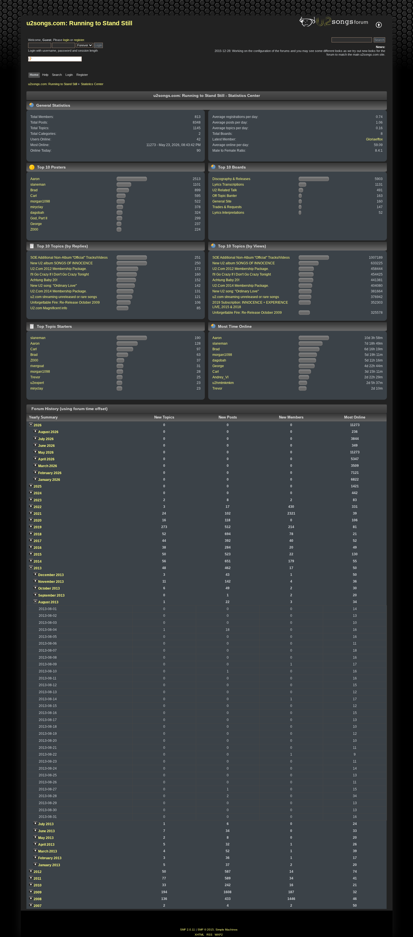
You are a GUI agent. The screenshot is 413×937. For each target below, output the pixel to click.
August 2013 (48, 602)
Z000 (34, 229)
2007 (38, 906)
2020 (38, 520)
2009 (38, 892)
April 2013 (46, 845)
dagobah (37, 213)
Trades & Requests (227, 207)
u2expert (37, 383)
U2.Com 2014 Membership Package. (58, 291)
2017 (38, 541)
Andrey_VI (220, 377)
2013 (38, 568)
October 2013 (49, 588)
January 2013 (49, 865)
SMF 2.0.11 (187, 929)
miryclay (36, 207)
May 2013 (46, 838)
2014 (38, 561)
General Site (222, 201)
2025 (38, 486)
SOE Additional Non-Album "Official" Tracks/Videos (69, 258)
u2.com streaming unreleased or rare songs (63, 297)
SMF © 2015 (206, 929)
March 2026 (47, 466)
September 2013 (51, 595)
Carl (33, 196)
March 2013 (47, 851)
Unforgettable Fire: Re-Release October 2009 (65, 302)
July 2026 (46, 439)
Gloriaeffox (374, 139)
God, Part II (38, 218)
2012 (38, 872)
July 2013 (46, 824)
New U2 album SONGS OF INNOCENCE (61, 263)
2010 (38, 885)
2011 (37, 879)
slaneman (38, 185)
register (79, 40)
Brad (34, 190)
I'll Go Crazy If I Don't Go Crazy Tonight (59, 274)
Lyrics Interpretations (228, 213)
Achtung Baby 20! (43, 280)
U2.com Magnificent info (48, 308)
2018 (38, 534)
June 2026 (46, 446)
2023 (38, 500)
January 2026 (49, 480)
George (36, 224)
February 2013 (50, 858)
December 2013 (51, 575)
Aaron (35, 179)
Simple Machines (226, 929)
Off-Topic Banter (224, 196)
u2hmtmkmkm (223, 383)
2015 (38, 554)
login (66, 40)
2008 (38, 899)
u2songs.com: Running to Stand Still (79, 23)
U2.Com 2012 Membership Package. (58, 269)
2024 (38, 493)
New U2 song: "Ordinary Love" (53, 286)
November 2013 (51, 582)
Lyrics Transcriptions (228, 185)
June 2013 (46, 831)
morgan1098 (40, 201)
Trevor (35, 377)
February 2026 (50, 473)
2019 (38, 527)
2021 (38, 514)
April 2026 (46, 459)
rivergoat (37, 366)
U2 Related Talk (224, 190)
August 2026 (48, 432)
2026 (38, 425)
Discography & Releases (231, 179)
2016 (38, 548)
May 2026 (46, 452)
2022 (38, 507)
